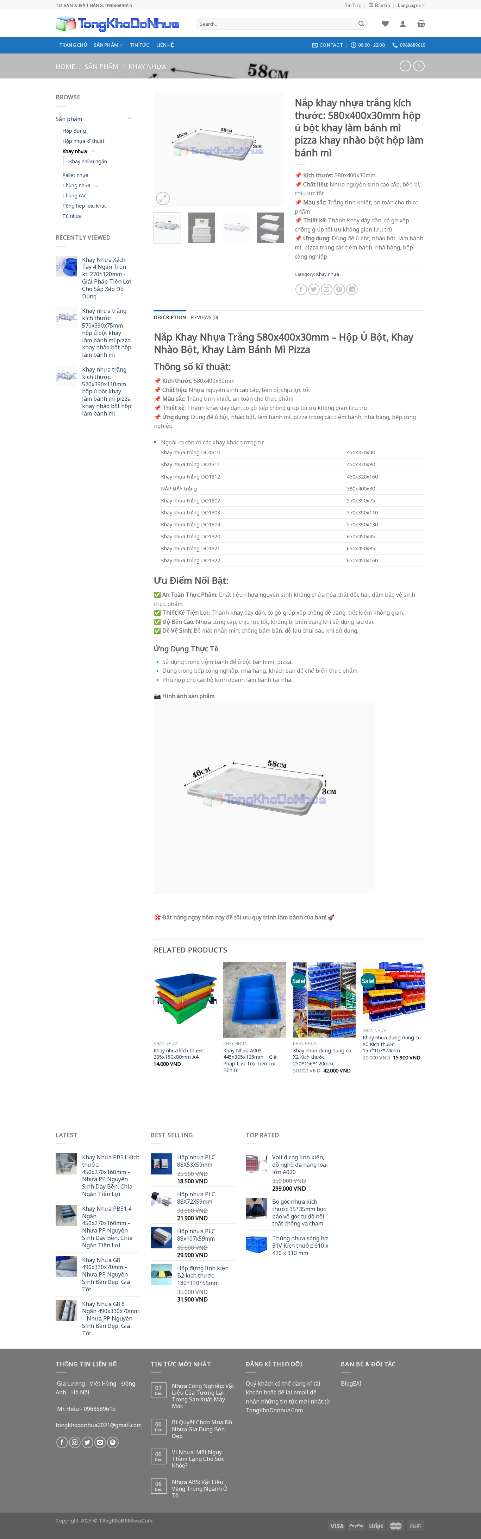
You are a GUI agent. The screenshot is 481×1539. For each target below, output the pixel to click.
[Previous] (165, 149)
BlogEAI (351, 1383)
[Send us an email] (100, 1442)
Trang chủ (73, 45)
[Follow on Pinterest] (113, 1442)
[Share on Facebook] (301, 289)
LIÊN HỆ (165, 45)
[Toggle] (129, 118)
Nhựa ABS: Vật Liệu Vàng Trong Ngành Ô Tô (199, 1488)
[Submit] (361, 24)
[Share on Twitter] (314, 289)
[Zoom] (163, 198)
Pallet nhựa (75, 175)
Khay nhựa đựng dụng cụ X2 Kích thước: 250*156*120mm (322, 1057)
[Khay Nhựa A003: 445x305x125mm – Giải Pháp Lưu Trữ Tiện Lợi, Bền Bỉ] (254, 1000)
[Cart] (421, 23)
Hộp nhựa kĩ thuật (83, 141)
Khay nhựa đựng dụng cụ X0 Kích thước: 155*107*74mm (392, 1044)
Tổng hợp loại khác (84, 205)
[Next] (273, 149)
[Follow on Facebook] (62, 1442)
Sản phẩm (106, 45)
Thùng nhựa (76, 185)
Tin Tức (352, 5)
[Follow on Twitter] (87, 1442)
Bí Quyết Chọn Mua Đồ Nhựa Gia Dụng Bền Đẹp (202, 1429)
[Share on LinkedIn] (352, 289)
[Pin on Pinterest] (339, 289)
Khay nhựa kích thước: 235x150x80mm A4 (179, 1053)
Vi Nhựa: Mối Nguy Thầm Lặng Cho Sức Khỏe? (198, 1459)
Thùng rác (74, 195)
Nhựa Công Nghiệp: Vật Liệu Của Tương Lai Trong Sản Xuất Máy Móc (203, 1396)
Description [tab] (170, 317)
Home (65, 66)
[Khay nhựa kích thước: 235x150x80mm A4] (185, 1000)
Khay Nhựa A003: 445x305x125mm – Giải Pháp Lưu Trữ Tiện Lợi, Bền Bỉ (250, 1060)
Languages (409, 5)
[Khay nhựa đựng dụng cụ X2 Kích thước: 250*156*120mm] (324, 1000)
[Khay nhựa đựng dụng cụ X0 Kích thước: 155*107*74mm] (394, 993)
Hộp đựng (74, 130)
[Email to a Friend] (326, 289)
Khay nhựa (147, 66)
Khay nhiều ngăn (88, 161)
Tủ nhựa (72, 215)
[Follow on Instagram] (75, 1442)
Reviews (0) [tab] (204, 317)
